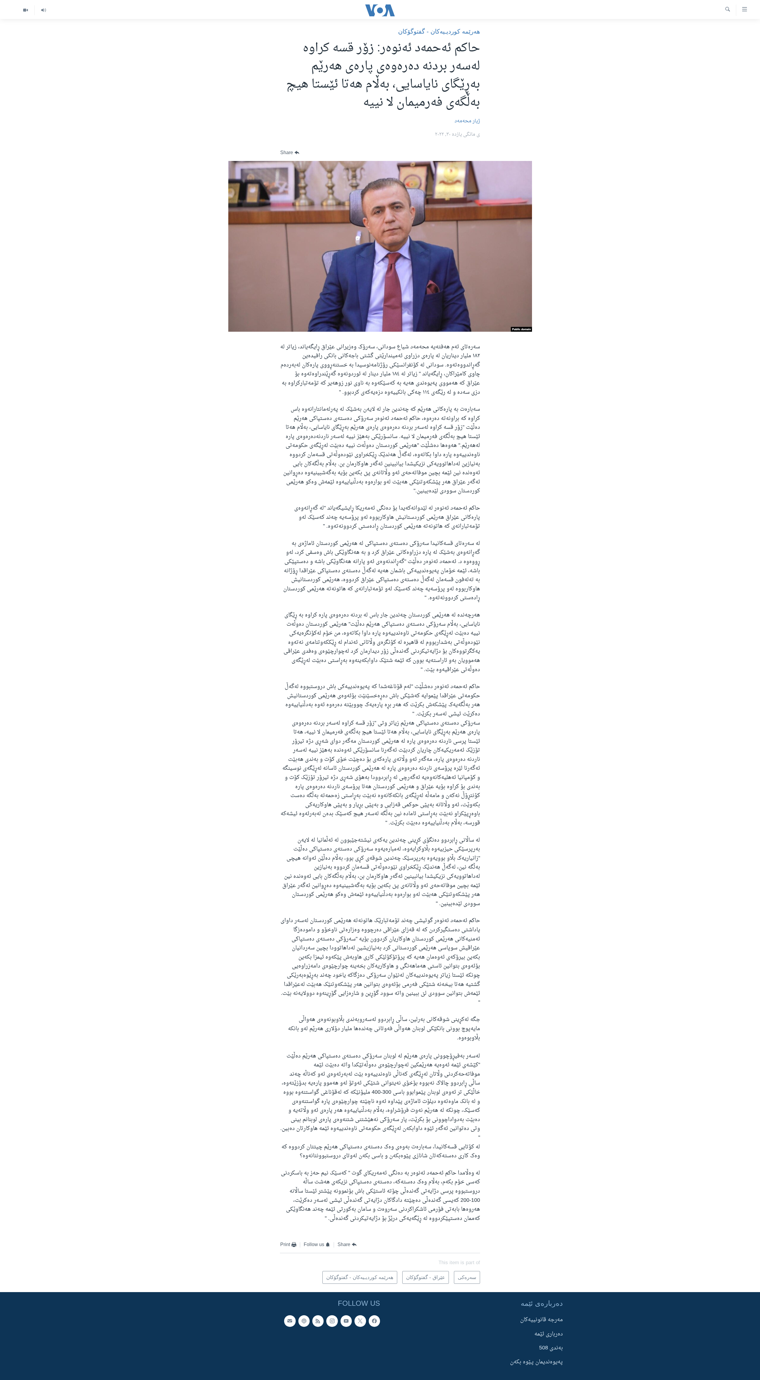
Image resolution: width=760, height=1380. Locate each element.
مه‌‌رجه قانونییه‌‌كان (541, 1320)
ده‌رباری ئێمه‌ (548, 1334)
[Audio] (43, 10)
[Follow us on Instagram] (332, 1321)
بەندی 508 (551, 1348)
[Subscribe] (289, 1321)
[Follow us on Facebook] (374, 1321)
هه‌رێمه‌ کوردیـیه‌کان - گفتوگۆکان (439, 31)
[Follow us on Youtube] (346, 1321)
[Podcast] (304, 1321)
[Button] (289, 152)
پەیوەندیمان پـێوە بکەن (536, 1362)
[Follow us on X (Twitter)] (360, 1321)
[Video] (25, 10)
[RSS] (318, 1321)
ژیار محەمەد (467, 121)
